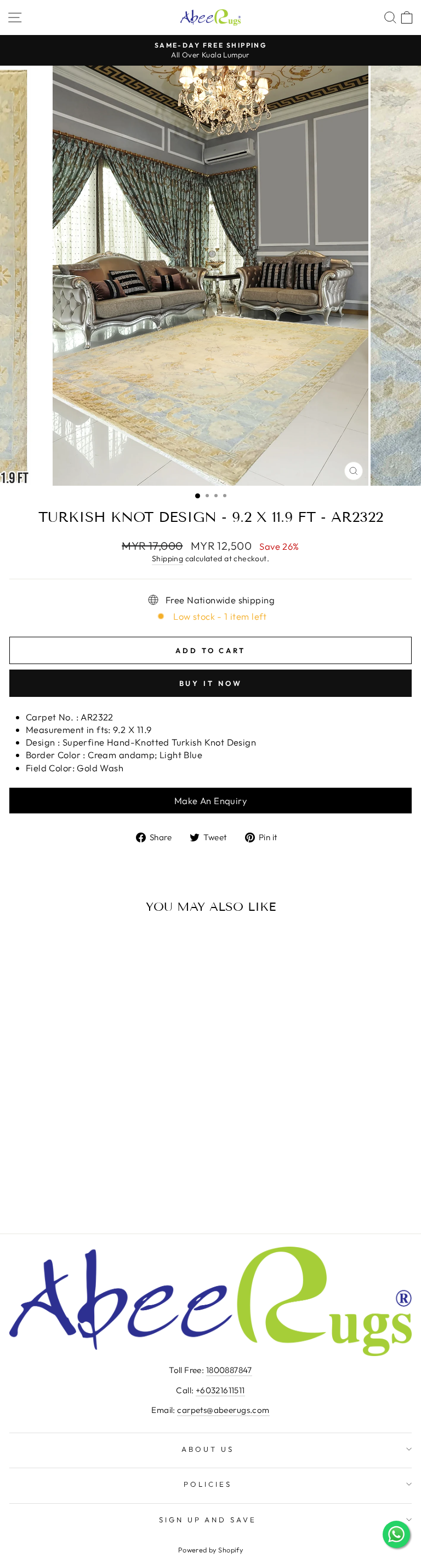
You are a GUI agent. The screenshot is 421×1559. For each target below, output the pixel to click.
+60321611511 (220, 1390)
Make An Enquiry (210, 800)
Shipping (167, 558)
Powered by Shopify (210, 1549)
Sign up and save (208, 1519)
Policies (208, 1484)
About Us (207, 1449)
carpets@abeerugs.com (223, 1410)
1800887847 (229, 1370)
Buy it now (210, 683)
